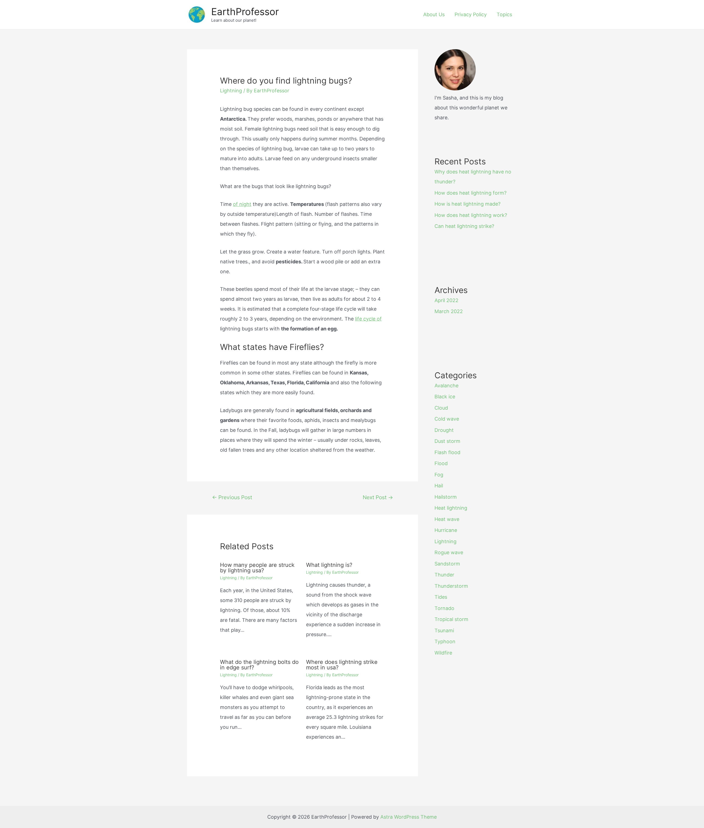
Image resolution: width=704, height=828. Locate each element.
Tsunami (444, 630)
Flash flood (447, 452)
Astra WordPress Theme (408, 817)
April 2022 (446, 300)
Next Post (378, 497)
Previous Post (232, 497)
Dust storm (447, 441)
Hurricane (446, 530)
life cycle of (368, 319)
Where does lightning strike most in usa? (342, 665)
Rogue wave (449, 552)
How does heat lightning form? (471, 193)
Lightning (231, 90)
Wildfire (443, 653)
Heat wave (447, 519)
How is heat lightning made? (468, 204)
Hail (439, 485)
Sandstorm (447, 564)
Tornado (444, 608)
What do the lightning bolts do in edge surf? (259, 665)
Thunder (444, 575)
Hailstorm (446, 497)
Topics (504, 14)
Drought (444, 430)
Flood (441, 463)
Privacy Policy (471, 14)
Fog (439, 475)
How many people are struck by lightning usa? (257, 568)
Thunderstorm (451, 586)
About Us (434, 14)
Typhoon (445, 641)
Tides (441, 597)
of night (242, 204)
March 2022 (449, 311)
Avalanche (446, 385)
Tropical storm (451, 619)
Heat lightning (451, 508)
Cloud (441, 408)
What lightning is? (329, 565)
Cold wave (447, 419)
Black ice (445, 396)
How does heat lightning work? (471, 215)
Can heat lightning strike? (464, 226)
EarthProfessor (245, 11)
